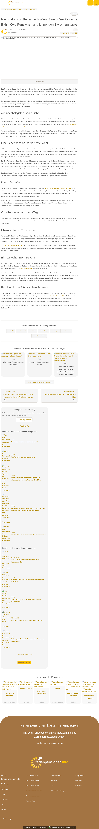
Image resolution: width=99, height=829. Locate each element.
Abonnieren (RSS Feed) (25, 654)
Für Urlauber (5, 789)
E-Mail (12, 331)
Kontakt (5, 799)
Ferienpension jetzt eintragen (50, 743)
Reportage (15, 557)
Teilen (75, 14)
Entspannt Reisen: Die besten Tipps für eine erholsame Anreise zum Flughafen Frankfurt (26, 479)
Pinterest (67, 331)
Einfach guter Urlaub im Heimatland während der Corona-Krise (27, 640)
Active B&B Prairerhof (10, 694)
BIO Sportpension (26, 268)
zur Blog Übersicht (25, 419)
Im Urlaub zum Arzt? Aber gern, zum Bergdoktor (27, 620)
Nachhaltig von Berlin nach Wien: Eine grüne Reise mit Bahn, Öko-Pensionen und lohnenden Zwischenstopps (28, 510)
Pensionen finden (25, 426)
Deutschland (65, 33)
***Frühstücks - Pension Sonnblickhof (89, 697)
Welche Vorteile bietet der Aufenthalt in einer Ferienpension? (26, 600)
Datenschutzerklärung (57, 791)
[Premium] (93, 678)
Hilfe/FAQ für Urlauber (32, 785)
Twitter (34, 331)
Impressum (54, 780)
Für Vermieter (5, 784)
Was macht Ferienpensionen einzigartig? (24, 442)
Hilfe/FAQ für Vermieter (33, 780)
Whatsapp (45, 331)
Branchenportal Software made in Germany (36, 827)
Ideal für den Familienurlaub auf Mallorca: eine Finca (28, 535)
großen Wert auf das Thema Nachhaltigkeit (58, 188)
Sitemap (3, 809)
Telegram (56, 331)
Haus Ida (57, 688)
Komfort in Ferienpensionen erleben (23, 457)
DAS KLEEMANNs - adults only (73, 694)
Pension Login (7, 819)
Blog (2, 804)
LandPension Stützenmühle (41, 692)
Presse (3, 794)
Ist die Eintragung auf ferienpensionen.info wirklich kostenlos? (28, 581)
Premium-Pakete (31, 801)
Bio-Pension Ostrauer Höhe (56, 296)
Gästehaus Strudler (25, 688)
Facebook (23, 331)
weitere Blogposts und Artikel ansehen (40, 382)
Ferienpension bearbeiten (34, 791)
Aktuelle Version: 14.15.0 (68, 827)
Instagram (78, 785)
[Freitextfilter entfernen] (90, 3)
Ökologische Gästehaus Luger (13, 245)
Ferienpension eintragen (33, 796)
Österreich (73, 33)
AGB (52, 785)
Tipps (75, 30)
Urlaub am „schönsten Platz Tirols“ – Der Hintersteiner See (25, 561)
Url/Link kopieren (40, 336)
